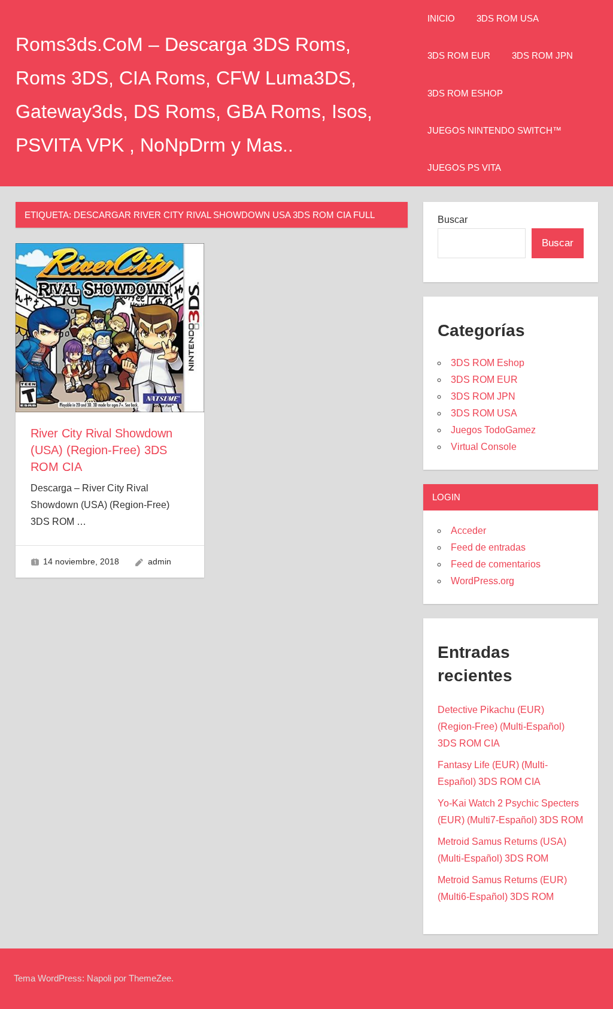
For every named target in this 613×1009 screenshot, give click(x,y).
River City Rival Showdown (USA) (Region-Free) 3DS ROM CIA (101, 450)
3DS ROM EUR (458, 55)
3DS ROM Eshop (465, 93)
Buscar (453, 220)
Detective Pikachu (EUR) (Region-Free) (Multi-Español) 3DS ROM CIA (501, 726)
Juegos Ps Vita (464, 167)
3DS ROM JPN (542, 55)
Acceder (468, 530)
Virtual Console (484, 447)
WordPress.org (482, 581)
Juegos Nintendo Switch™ (494, 130)
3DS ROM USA (508, 18)
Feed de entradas (488, 547)
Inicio (441, 18)
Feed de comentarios (496, 564)
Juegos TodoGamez (493, 430)
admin (159, 561)
